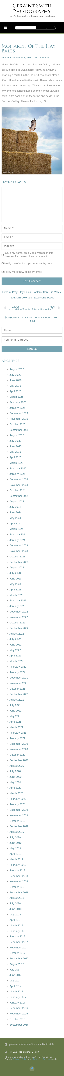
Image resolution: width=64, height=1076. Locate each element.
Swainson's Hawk (43, 297)
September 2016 (18, 1024)
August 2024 (16, 501)
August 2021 (16, 699)
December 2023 (18, 545)
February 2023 (17, 600)
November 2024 (18, 485)
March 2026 (16, 396)
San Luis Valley (52, 292)
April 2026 (15, 391)
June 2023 (15, 578)
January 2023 (17, 606)
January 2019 (17, 870)
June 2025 (15, 446)
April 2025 (15, 457)
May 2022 (15, 650)
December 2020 (18, 743)
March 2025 (16, 462)
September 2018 (18, 892)
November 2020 (18, 749)
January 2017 (17, 1002)
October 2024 (17, 490)
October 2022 (17, 622)
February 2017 (17, 997)
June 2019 (15, 842)
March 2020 (16, 793)
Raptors (37, 292)
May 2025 (15, 451)
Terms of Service (42, 1059)
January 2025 (17, 473)
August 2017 (16, 964)
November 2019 (18, 815)
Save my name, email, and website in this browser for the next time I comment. (29, 254)
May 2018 (15, 914)
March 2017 (16, 991)
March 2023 (16, 595)
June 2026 (15, 380)
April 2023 (15, 589)
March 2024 (16, 529)
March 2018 (16, 925)
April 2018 (15, 920)
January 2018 (17, 936)
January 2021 (17, 738)
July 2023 (15, 573)
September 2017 (18, 958)
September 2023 (18, 562)
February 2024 (17, 534)
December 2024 (18, 479)
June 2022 (15, 644)
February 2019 (17, 864)
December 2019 (18, 809)
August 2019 (16, 831)
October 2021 (17, 688)
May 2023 (15, 584)
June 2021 (15, 710)
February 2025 (17, 468)
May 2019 (15, 848)
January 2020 (17, 804)
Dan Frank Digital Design (26, 1052)
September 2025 (18, 429)
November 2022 (18, 617)
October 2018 (17, 887)
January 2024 (17, 540)
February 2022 (17, 666)
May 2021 (15, 716)
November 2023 (18, 551)
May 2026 (15, 385)
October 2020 (17, 754)
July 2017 (15, 969)
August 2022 (16, 633)
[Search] (45, 27)
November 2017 (18, 947)
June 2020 (15, 776)
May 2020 (15, 782)
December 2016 (18, 1008)
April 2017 (15, 986)
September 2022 (18, 628)
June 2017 (15, 975)
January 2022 (17, 672)
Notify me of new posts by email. (23, 271)
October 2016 (17, 1019)
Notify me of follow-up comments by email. (29, 263)
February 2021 (17, 732)
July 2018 (15, 903)
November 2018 (18, 881)
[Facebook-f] (32, 1068)
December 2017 (18, 942)
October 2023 (17, 556)
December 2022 (18, 611)
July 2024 (15, 506)
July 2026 (15, 374)
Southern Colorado (21, 297)
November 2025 (18, 418)
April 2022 (15, 655)
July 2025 (15, 440)
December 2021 (18, 677)
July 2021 (15, 705)
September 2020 (18, 760)
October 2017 (17, 953)
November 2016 (18, 1013)
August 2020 (16, 765)
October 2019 (17, 820)
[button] (5, 27)
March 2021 (16, 727)
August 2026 (16, 369)
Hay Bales (25, 292)
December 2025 (18, 413)
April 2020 (15, 787)
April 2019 (15, 854)
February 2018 (17, 931)
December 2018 (18, 876)
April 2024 (15, 523)
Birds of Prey (9, 292)
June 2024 (15, 512)
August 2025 (16, 435)
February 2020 (17, 798)
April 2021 (15, 721)
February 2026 (17, 402)
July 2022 (15, 639)
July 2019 (15, 837)
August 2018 (16, 897)
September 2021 (18, 694)
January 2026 (17, 407)
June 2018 (15, 909)
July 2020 (15, 771)
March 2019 (16, 859)
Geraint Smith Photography (32, 8)
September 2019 (18, 826)
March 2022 (16, 661)
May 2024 (15, 518)
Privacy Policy (20, 1059)
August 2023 (16, 567)
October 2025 (17, 424)
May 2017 (15, 980)
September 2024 (18, 496)
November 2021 (18, 683)
